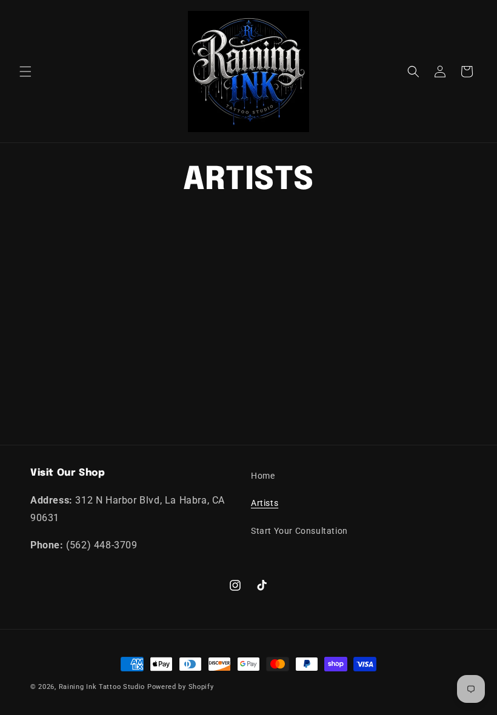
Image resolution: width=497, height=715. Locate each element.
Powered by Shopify (180, 687)
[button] (25, 71)
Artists (264, 503)
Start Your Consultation (299, 531)
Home (263, 476)
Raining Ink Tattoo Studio (102, 687)
